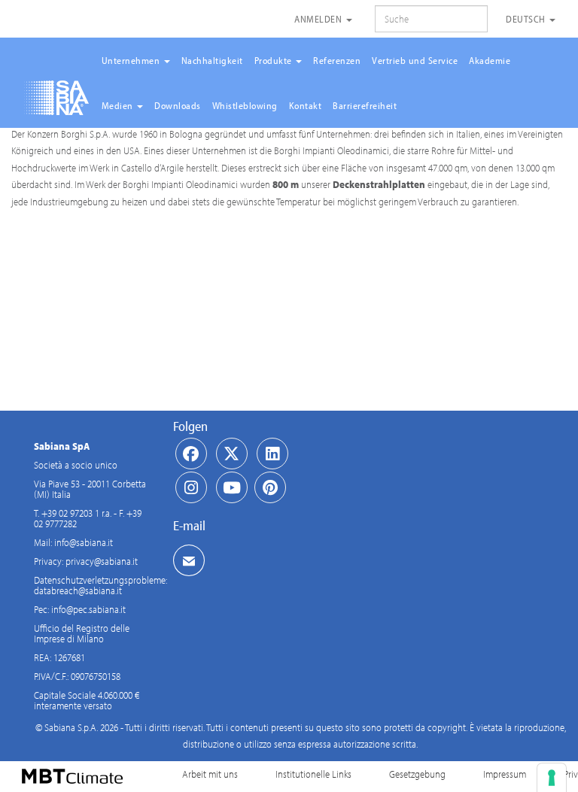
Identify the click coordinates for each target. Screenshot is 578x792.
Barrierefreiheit (365, 105)
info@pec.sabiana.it (88, 609)
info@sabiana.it (83, 542)
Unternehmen (132, 60)
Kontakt (305, 105)
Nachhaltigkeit (212, 60)
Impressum (504, 774)
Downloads (177, 105)
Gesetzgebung (417, 774)
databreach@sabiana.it (78, 590)
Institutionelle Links (313, 774)
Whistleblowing (245, 105)
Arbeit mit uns (210, 774)
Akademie (489, 60)
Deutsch (527, 19)
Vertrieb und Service (415, 60)
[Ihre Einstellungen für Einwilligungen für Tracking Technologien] (551, 777)
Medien (119, 105)
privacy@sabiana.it (101, 561)
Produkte (274, 60)
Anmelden (319, 19)
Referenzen (336, 60)
